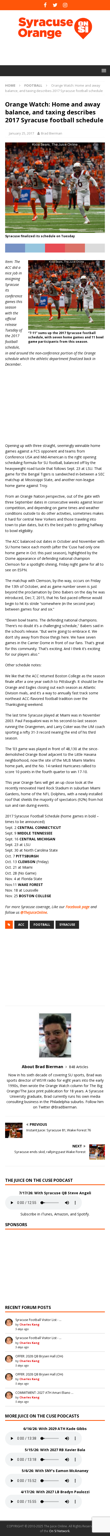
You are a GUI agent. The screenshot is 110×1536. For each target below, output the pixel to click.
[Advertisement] (57, 52)
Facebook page (78, 906)
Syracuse (67, 924)
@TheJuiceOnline (33, 912)
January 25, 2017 (21, 133)
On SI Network (59, 1531)
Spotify (83, 1214)
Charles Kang (29, 1324)
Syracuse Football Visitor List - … (38, 1320)
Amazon (61, 1214)
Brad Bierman (51, 133)
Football (42, 924)
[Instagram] (65, 5)
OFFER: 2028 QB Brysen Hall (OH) (39, 1356)
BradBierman (65, 1107)
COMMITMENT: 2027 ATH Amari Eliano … (44, 1393)
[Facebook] (45, 5)
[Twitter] (55, 5)
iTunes (46, 1214)
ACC (21, 924)
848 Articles (78, 1066)
